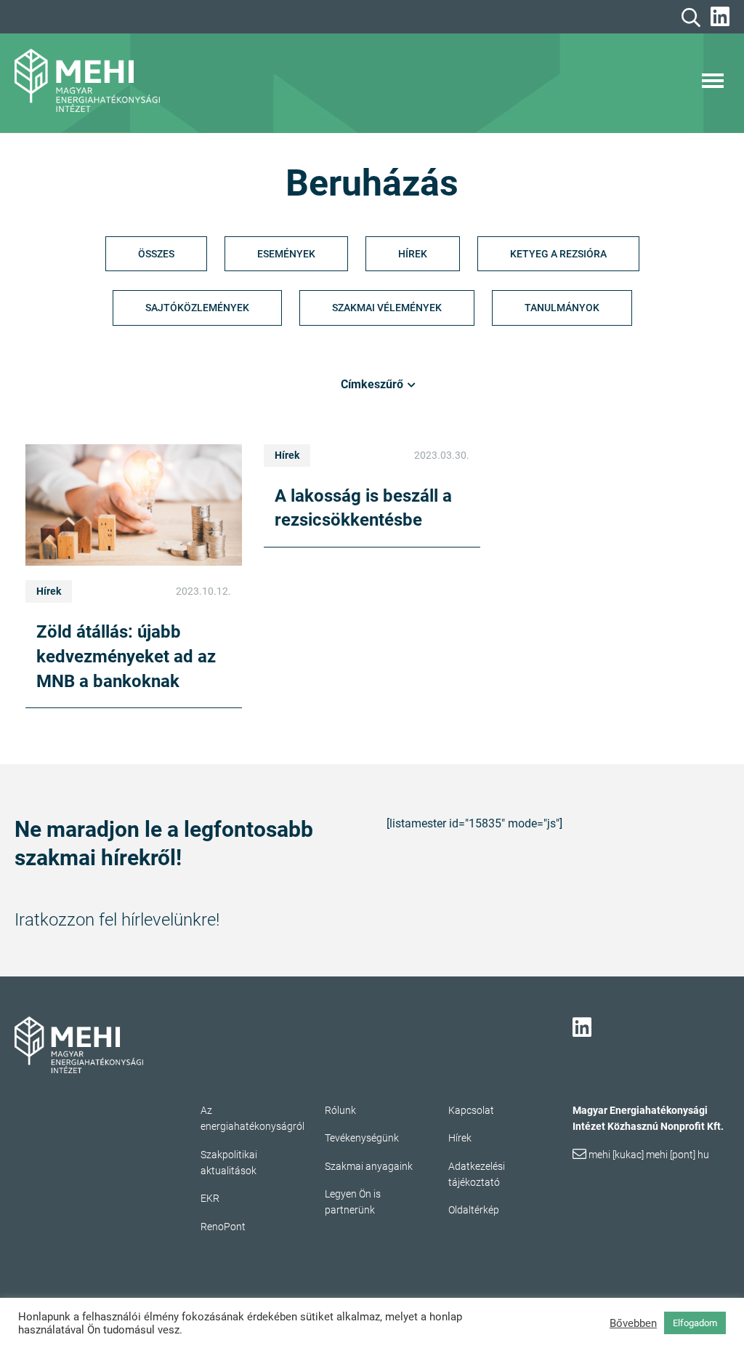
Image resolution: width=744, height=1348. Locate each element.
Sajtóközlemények (197, 307)
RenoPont (223, 1226)
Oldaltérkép (473, 1210)
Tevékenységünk (362, 1138)
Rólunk (340, 1110)
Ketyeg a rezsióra (558, 254)
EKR (210, 1198)
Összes (156, 254)
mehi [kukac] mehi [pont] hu (649, 1154)
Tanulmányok (562, 307)
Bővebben (633, 1323)
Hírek (412, 254)
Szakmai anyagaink (369, 1166)
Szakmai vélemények (387, 307)
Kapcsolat (471, 1110)
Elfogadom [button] (695, 1322)
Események (286, 254)
